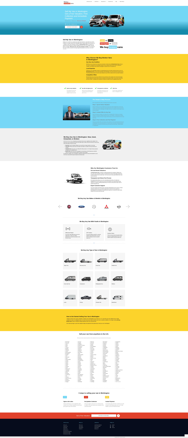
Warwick (91, 355)
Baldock (79, 380)
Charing (104, 354)
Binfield (116, 352)
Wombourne (67, 380)
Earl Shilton (117, 358)
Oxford (66, 345)
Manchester (67, 341)
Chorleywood (67, 374)
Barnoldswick (117, 378)
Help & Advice (122, 1)
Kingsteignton (117, 341)
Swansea (79, 341)
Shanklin (117, 360)
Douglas (104, 372)
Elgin (104, 362)
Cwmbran (92, 367)
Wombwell (67, 373)
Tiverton (116, 368)
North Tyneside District (107, 366)
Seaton (66, 367)
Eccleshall (92, 372)
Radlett (79, 371)
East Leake (92, 348)
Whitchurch (117, 355)
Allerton (116, 346)
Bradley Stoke (92, 364)
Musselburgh (80, 359)
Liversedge (117, 361)
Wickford (116, 353)
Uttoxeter (117, 344)
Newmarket (67, 357)
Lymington (79, 379)
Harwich (91, 351)
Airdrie (104, 368)
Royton (79, 361)
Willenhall (104, 367)
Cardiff (66, 365)
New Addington (80, 374)
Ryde (116, 362)
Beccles (79, 367)
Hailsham (92, 362)
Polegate (66, 381)
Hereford (79, 378)
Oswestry (67, 379)
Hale (66, 375)
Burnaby (91, 347)
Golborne (79, 348)
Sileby (66, 358)
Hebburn (66, 364)
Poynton (91, 344)
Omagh (116, 375)
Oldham (104, 364)
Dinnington (92, 380)
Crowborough (105, 361)
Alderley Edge (117, 371)
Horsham (104, 378)
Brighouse (92, 341)
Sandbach (117, 354)
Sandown (117, 372)
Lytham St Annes (68, 378)
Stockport (117, 364)
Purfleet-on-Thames (81, 345)
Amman (91, 353)
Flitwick (116, 365)
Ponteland (79, 365)
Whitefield (117, 347)
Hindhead (104, 346)
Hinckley (104, 345)
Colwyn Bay (105, 365)
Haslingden (80, 347)
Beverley (79, 362)
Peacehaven (80, 346)
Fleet (91, 373)
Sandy (79, 353)
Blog (116, 1)
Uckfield (79, 364)
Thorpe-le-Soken (93, 354)
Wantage (91, 371)
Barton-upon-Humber (119, 351)
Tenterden (67, 366)
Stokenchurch (67, 368)
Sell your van (73, 20)
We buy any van (89, 1)
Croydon (66, 360)
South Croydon (105, 352)
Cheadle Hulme (80, 360)
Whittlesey (117, 379)
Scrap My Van (110, 1)
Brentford (104, 360)
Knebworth (92, 361)
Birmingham (67, 353)
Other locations (118, 381)
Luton (91, 360)
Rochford (104, 348)
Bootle (79, 373)
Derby (66, 346)
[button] (60, 207)
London (66, 351)
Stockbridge (80, 381)
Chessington (92, 368)
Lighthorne (67, 371)
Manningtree (105, 341)
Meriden (91, 345)
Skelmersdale (105, 373)
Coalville (91, 352)
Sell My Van (96, 1)
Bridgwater (80, 358)
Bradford (66, 348)
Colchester (117, 367)
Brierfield (92, 374)
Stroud (91, 375)
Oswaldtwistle (105, 371)
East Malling (92, 378)
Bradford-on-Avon (93, 365)
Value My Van (103, 1)
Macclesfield (80, 352)
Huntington (80, 344)
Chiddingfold (105, 347)
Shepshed (104, 381)
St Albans (104, 344)
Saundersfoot (105, 355)
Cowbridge (92, 381)
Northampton (80, 375)
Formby (79, 372)
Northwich (104, 359)
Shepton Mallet (80, 354)
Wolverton (79, 355)
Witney (91, 359)
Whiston (104, 379)
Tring (116, 374)
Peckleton (79, 351)
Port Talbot (117, 366)
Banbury (116, 373)
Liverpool (67, 347)
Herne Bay (80, 368)
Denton (66, 372)
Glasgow (66, 354)
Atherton (79, 366)
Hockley (104, 374)
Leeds (66, 344)
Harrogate (117, 359)
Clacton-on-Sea (93, 358)
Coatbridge (117, 348)
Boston (104, 358)
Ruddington (105, 380)
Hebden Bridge (68, 359)
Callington (117, 380)
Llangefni (92, 366)
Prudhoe (66, 361)
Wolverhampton (68, 352)
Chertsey (117, 345)
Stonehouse (105, 353)
